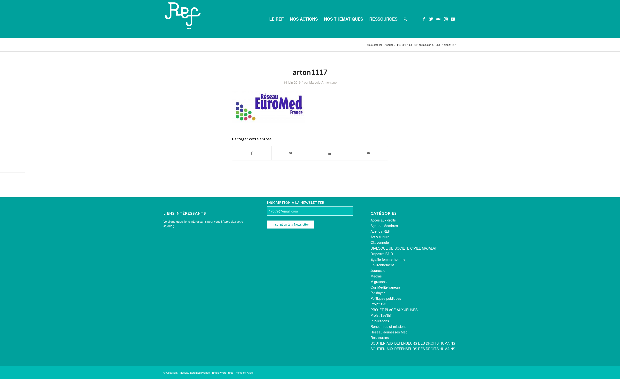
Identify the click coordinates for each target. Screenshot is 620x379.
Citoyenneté (380, 242)
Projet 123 (378, 303)
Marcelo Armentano (323, 82)
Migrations (379, 281)
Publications (380, 320)
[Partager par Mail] (368, 153)
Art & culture (380, 236)
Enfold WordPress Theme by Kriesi (232, 372)
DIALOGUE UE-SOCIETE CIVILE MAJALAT (404, 248)
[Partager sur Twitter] (290, 153)
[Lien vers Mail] (438, 18)
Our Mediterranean (385, 287)
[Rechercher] (405, 19)
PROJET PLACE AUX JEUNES (394, 309)
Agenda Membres (384, 225)
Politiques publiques (386, 298)
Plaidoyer (378, 292)
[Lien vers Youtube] (453, 18)
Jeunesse (378, 270)
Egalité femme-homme (388, 259)
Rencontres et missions (388, 326)
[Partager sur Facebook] (251, 153)
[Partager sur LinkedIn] (329, 153)
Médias (376, 276)
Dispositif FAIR (382, 253)
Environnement (382, 264)
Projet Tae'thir (381, 315)
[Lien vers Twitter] (431, 18)
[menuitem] (276, 19)
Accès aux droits (383, 220)
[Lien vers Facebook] (423, 18)
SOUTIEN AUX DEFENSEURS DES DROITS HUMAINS (413, 343)
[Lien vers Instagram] (445, 18)
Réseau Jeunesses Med (389, 332)
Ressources (380, 337)
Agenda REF (380, 231)
